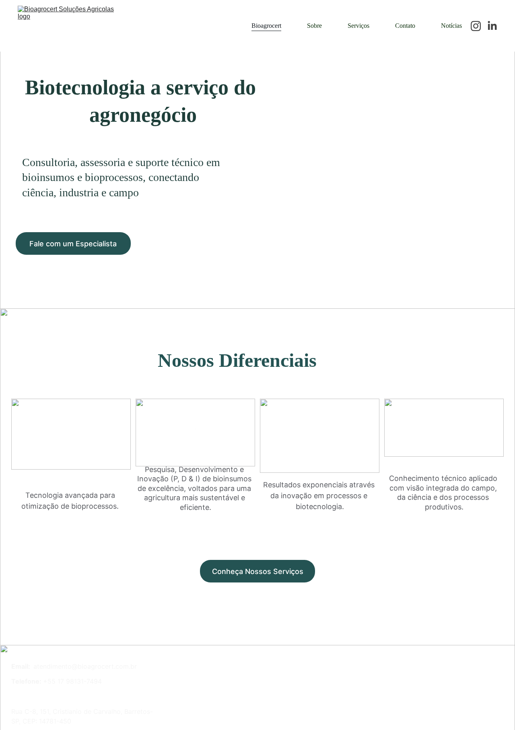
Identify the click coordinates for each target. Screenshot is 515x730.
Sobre (314, 25)
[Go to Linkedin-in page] (492, 26)
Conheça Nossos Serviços (257, 571)
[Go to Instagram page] (479, 26)
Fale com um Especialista (73, 243)
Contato (405, 25)
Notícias (451, 25)
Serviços (358, 25)
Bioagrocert (266, 25)
